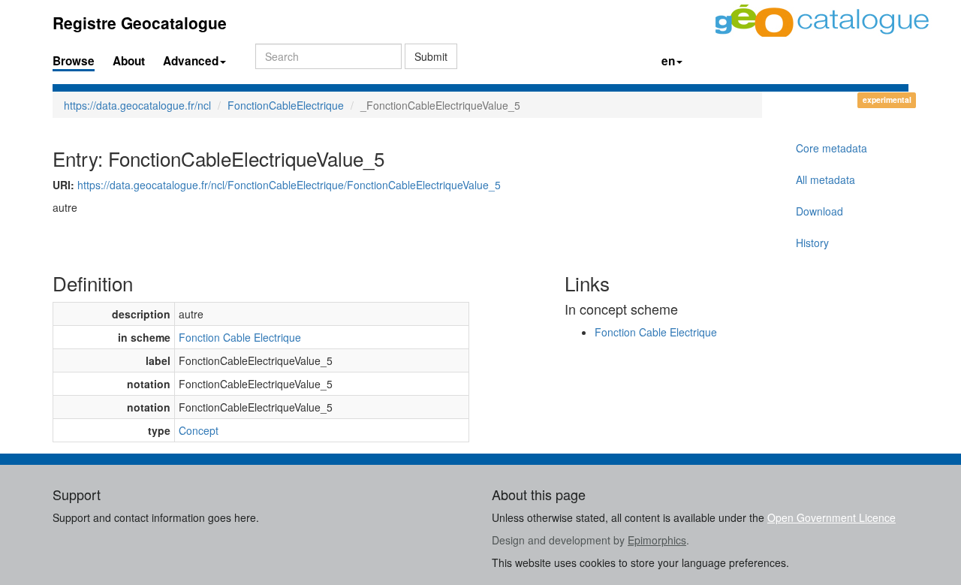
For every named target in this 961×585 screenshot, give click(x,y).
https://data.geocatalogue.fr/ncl (137, 105)
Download (819, 211)
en (668, 61)
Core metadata (831, 147)
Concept (198, 430)
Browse (74, 61)
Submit (430, 56)
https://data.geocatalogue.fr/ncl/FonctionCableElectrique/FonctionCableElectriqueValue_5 (289, 184)
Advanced (190, 61)
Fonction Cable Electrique (240, 337)
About (129, 61)
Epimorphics (657, 539)
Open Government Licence (831, 517)
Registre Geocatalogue (140, 22)
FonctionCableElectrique (285, 105)
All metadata (825, 179)
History (812, 242)
